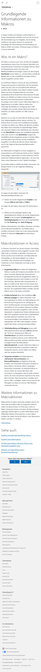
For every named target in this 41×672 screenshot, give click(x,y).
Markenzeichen (18, 662)
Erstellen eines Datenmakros (11, 439)
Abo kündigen (17, 659)
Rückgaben (5, 513)
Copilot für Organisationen (8, 481)
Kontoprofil (5, 503)
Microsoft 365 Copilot (7, 579)
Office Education (6, 545)
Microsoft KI (5, 563)
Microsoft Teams (6, 583)
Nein (26, 462)
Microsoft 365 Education (8, 541)
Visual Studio (5, 617)
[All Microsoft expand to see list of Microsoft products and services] (2, 2)
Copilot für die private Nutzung (9, 485)
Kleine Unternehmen (7, 586)
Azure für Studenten (7, 554)
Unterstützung (6, 7)
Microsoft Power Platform (8, 611)
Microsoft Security (6, 567)
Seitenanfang (5, 423)
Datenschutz (31, 659)
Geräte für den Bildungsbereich (9, 535)
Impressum (24, 659)
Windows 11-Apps (6, 494)
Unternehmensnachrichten (8, 633)
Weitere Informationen (7, 523)
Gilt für (5, 29)
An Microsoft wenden (7, 659)
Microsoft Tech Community (8, 605)
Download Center (6, 507)
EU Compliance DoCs (25, 665)
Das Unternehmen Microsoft (9, 630)
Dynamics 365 (5, 573)
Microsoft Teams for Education (9, 538)
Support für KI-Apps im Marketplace (11, 601)
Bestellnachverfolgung (7, 516)
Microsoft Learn (6, 598)
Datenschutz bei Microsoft (8, 636)
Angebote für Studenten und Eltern (10, 551)
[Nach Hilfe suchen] (7, 2)
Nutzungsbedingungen (7, 662)
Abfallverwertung (6, 519)
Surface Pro (5, 472)
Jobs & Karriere (6, 627)
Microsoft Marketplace (7, 608)
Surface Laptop (6, 475)
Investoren (4, 639)
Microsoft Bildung (6, 532)
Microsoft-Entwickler (7, 595)
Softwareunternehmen (7, 614)
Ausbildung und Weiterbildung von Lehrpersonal (14, 548)
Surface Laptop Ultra (7, 478)
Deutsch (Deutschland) (10, 648)
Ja (14, 462)
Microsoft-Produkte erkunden (9, 491)
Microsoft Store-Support (8, 510)
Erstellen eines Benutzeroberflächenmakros (16, 435)
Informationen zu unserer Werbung (10, 665)
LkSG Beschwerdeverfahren (8, 643)
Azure (3, 570)
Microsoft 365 (5, 488)
